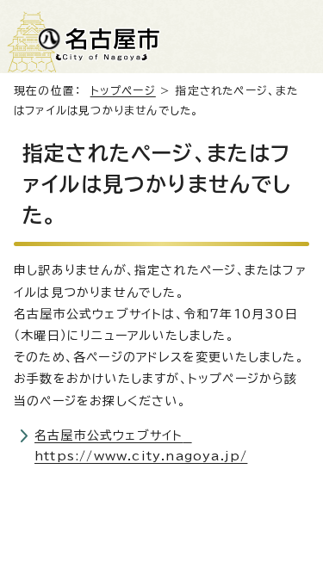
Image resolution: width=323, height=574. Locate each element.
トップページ (123, 90)
